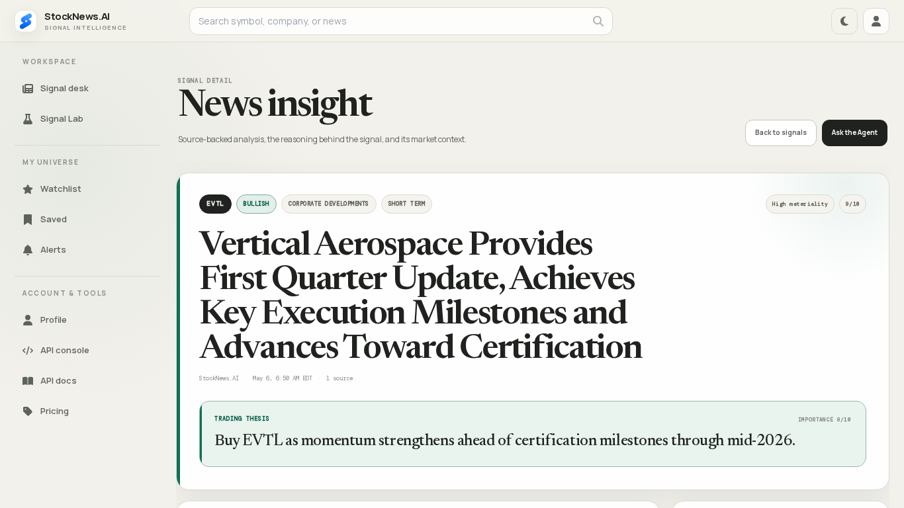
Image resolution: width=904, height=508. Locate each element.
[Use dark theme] (844, 21)
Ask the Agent (855, 132)
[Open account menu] (876, 21)
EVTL (215, 203)
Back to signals (781, 132)
